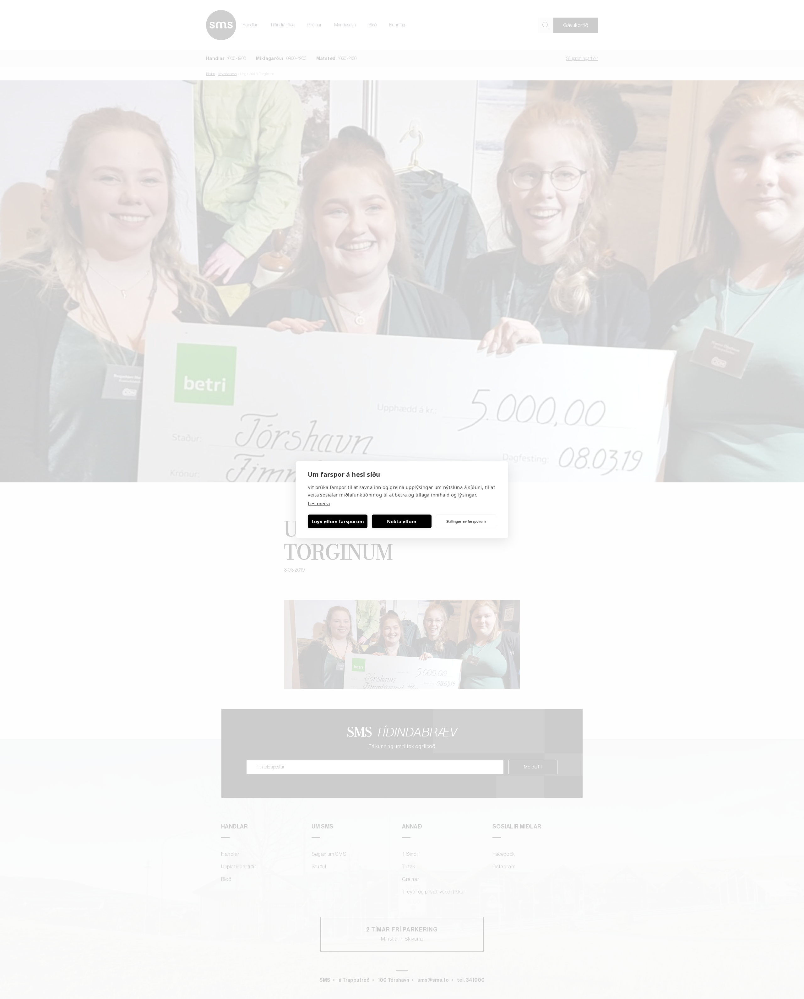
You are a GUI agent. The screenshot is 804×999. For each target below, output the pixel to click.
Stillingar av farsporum (466, 521)
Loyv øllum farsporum (338, 521)
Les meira (319, 503)
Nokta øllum (401, 521)
